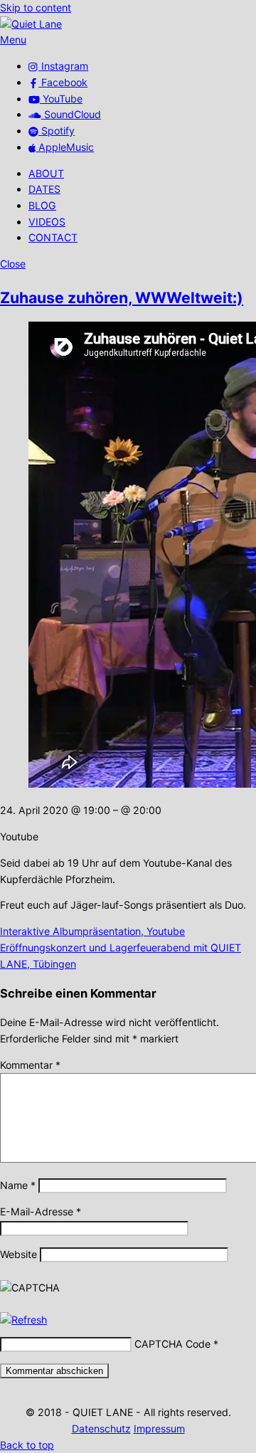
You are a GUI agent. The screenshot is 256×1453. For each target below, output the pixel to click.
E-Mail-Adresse (40, 1211)
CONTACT (53, 237)
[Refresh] (23, 1320)
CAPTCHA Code (172, 1344)
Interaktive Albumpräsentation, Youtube (92, 931)
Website (18, 1254)
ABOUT (46, 173)
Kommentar (30, 1065)
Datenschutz (101, 1428)
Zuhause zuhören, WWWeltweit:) (121, 297)
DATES (44, 189)
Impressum (159, 1428)
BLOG (42, 205)
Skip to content (35, 7)
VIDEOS (46, 222)
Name (18, 1185)
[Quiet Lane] (31, 24)
